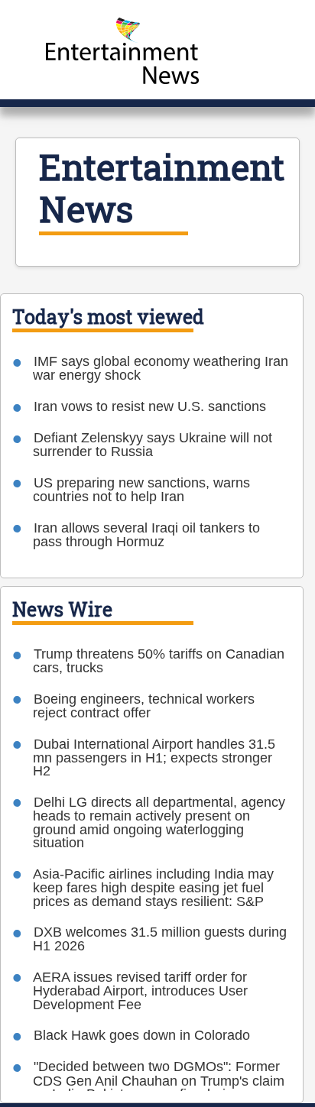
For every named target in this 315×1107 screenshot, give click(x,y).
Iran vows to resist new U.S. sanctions (150, 406)
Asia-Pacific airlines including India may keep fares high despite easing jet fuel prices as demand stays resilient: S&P (153, 887)
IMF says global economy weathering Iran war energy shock (160, 368)
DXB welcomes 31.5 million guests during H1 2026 (160, 938)
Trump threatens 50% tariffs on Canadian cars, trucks (158, 660)
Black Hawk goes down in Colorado (142, 1035)
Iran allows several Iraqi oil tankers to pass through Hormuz (146, 534)
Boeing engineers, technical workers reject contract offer (144, 705)
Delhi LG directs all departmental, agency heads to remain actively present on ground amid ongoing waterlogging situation (159, 822)
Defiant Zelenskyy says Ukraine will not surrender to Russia (152, 444)
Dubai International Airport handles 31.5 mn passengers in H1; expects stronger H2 (154, 757)
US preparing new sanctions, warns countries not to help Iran (141, 489)
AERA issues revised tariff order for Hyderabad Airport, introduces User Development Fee (140, 990)
